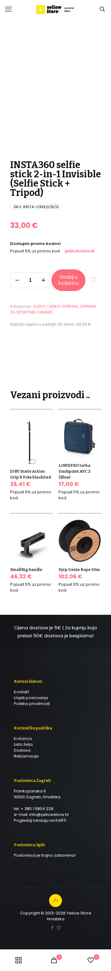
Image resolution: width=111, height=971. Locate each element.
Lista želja (23, 744)
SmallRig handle (26, 569)
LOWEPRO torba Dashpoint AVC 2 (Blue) (74, 471)
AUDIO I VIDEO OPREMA (55, 306)
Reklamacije (26, 756)
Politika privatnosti (32, 704)
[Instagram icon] (58, 927)
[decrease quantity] (17, 280)
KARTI (61, 820)
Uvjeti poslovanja (31, 698)
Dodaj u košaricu (68, 280)
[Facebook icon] (52, 927)
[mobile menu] (8, 9)
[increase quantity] (43, 280)
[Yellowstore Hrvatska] (55, 9)
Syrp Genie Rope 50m (79, 569)
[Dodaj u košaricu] (45, 428)
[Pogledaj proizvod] (45, 437)
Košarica (23, 738)
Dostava (22, 750)
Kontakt (21, 692)
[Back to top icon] (55, 900)
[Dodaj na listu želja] (45, 446)
